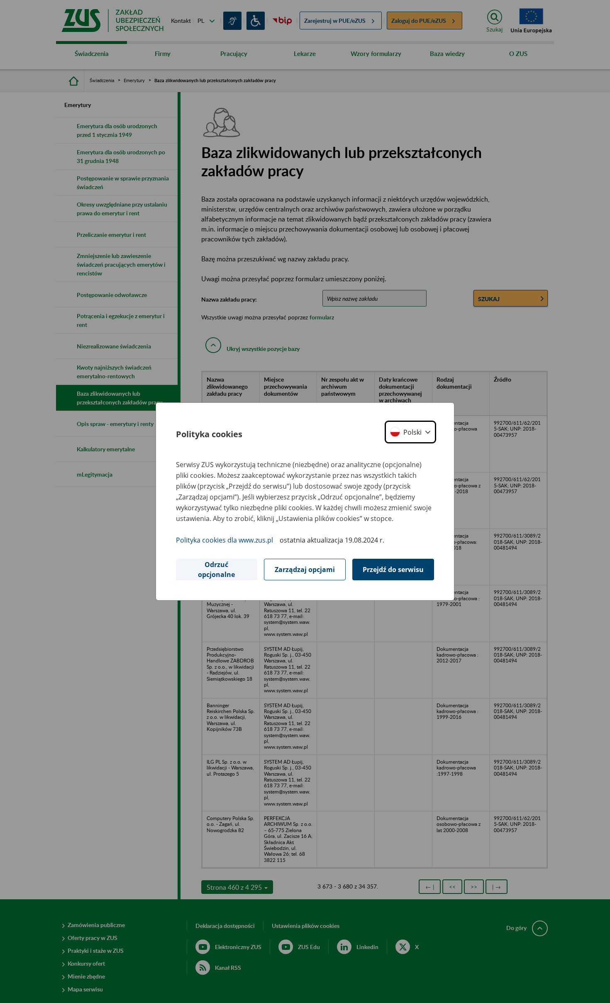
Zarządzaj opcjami (305, 569)
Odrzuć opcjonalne (216, 569)
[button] (410, 432)
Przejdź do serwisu (393, 569)
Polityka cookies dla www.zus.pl (224, 540)
